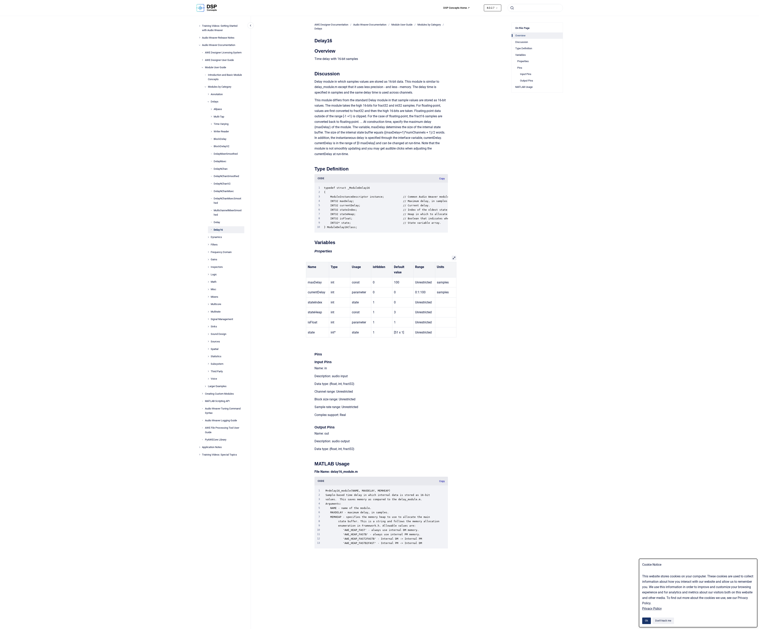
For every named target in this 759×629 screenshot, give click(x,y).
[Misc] (208, 289)
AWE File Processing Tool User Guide (222, 430)
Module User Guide (215, 67)
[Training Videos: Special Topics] (199, 454)
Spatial (214, 348)
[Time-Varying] (211, 124)
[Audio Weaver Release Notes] (199, 37)
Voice (214, 378)
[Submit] (512, 8)
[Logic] (208, 274)
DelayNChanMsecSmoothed (227, 200)
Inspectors (217, 266)
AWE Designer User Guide (219, 60)
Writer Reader (221, 131)
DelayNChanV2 (222, 183)
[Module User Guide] (202, 67)
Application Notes (212, 447)
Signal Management (222, 319)
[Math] (208, 281)
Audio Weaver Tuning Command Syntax (223, 410)
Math (213, 281)
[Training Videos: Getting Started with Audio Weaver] (199, 25)
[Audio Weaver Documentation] (199, 45)
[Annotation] (208, 94)
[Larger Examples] (205, 386)
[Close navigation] (250, 25)
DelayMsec (220, 161)
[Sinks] (208, 326)
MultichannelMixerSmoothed (228, 212)
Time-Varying (221, 123)
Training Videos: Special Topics (219, 454)
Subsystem (217, 363)
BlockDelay (220, 138)
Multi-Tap (219, 116)
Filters (214, 244)
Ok (646, 620)
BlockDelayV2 (221, 146)
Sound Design (218, 333)
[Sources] (208, 341)
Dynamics (216, 237)
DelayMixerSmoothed (226, 153)
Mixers (214, 296)
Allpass (218, 109)
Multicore (216, 304)
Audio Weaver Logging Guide (221, 420)
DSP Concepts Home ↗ (456, 7)
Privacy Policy (652, 608)
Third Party (217, 371)
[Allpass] (211, 109)
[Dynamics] (208, 237)
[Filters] (208, 244)
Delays (214, 101)
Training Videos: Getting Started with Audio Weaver (219, 28)
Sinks (214, 326)
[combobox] (535, 8)
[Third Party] (208, 371)
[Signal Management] (208, 319)
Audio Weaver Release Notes (218, 37)
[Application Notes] (199, 447)
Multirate (216, 311)
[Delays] (208, 101)
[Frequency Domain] (208, 252)
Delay (217, 222)
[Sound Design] (208, 334)
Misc (213, 289)
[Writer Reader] (211, 131)
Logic (214, 274)
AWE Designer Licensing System (223, 52)
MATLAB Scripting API (217, 401)
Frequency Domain (221, 251)
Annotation (217, 94)
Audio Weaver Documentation (218, 45)
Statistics (216, 356)
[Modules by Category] (205, 86)
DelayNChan (221, 168)
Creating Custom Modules (219, 393)
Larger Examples (217, 386)
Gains (214, 259)
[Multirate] (208, 311)
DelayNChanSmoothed (226, 176)
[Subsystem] (208, 363)
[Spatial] (208, 348)
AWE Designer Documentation (331, 24)
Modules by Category (219, 86)
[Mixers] (208, 296)
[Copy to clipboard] (312, 50)
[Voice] (208, 378)
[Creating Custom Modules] (202, 393)
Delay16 (218, 229)
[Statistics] (208, 356)
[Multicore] (208, 304)
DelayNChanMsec (224, 190)
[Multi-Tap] (211, 116)
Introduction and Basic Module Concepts (225, 77)
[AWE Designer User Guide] (202, 60)
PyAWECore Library (215, 439)
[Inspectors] (208, 267)
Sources (215, 341)
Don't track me (663, 620)
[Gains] (208, 259)
